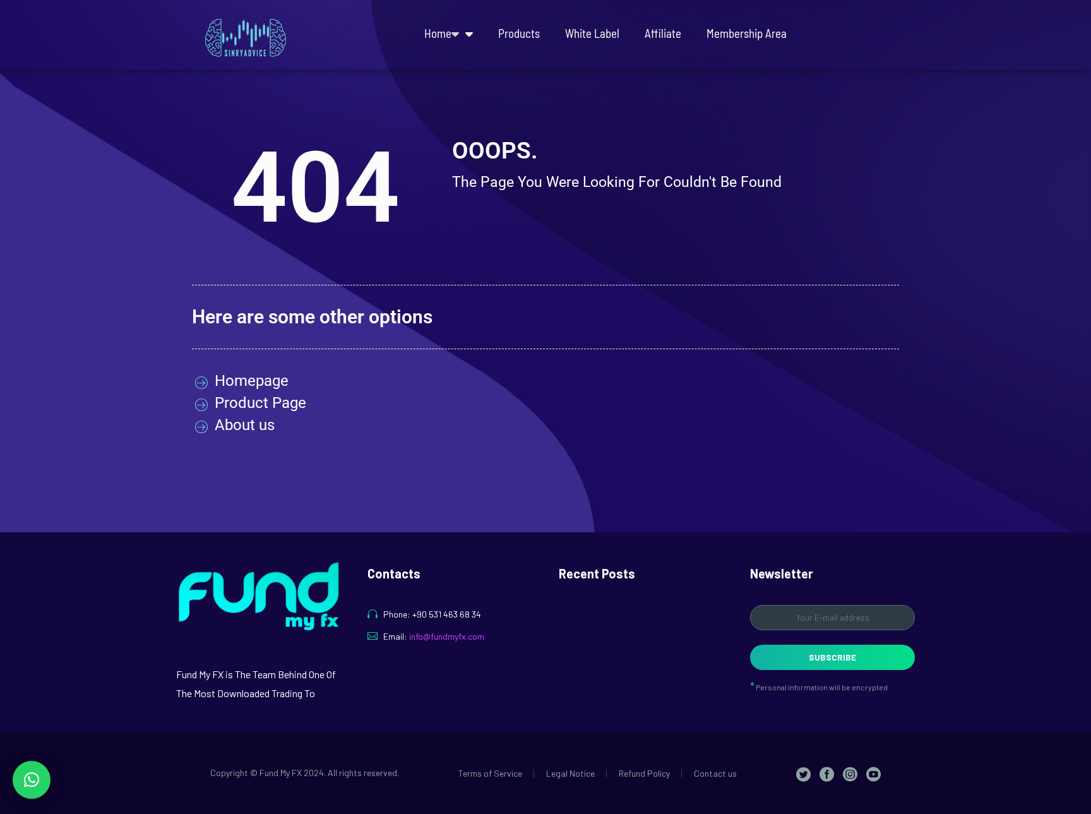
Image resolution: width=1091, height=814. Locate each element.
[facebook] (826, 774)
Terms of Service (490, 773)
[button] (32, 780)
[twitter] (803, 774)
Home (437, 33)
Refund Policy (644, 773)
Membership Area (746, 33)
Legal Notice (570, 773)
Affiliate (663, 33)
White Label (592, 33)
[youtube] (873, 774)
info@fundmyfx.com (446, 636)
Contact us (715, 773)
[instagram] (850, 774)
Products (519, 33)
